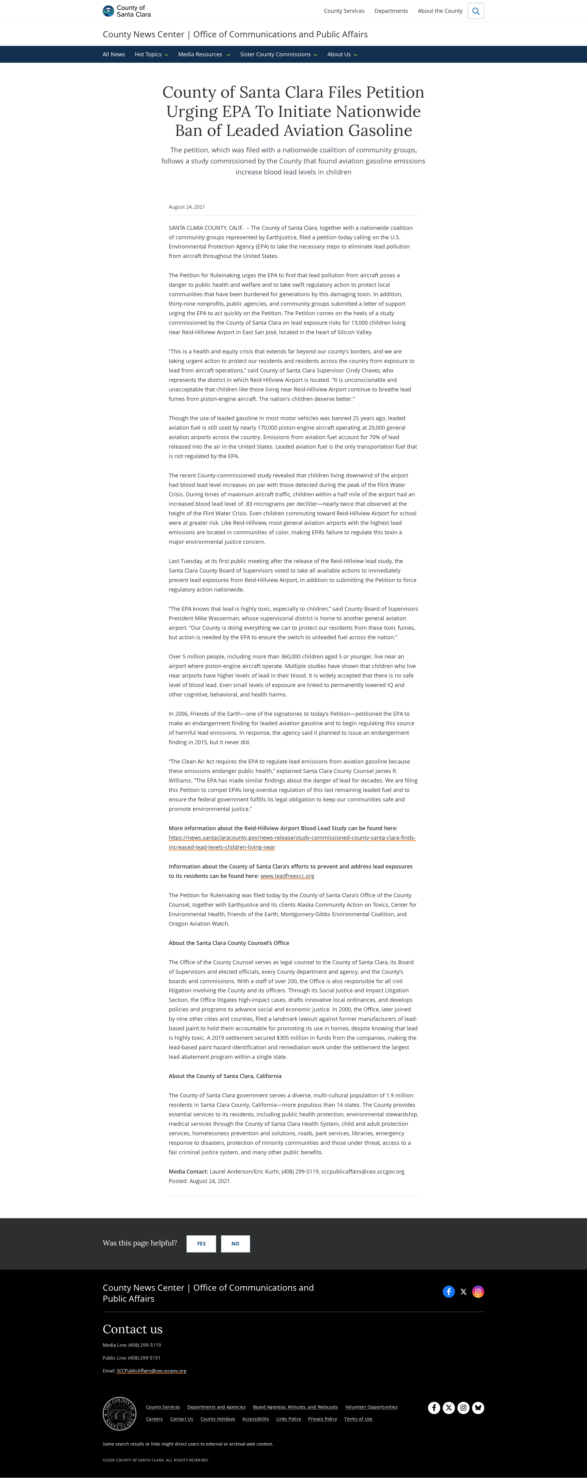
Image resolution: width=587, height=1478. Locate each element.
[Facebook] (449, 1292)
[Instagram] (478, 1292)
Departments (391, 10)
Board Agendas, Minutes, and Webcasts (295, 1407)
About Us (339, 54)
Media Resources (201, 54)
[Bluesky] (478, 1408)
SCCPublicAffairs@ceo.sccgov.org (151, 1371)
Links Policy (288, 1419)
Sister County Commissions (275, 54)
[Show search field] (475, 10)
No (235, 1243)
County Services (344, 10)
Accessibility (255, 1419)
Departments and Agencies (216, 1407)
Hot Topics (148, 54)
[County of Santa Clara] (127, 11)
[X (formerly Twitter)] (449, 1408)
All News (114, 54)
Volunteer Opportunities (371, 1407)
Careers (154, 1419)
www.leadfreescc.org (287, 875)
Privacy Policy (322, 1419)
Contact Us (182, 1419)
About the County (440, 10)
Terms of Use (358, 1419)
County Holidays (218, 1419)
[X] (463, 1292)
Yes (201, 1243)
